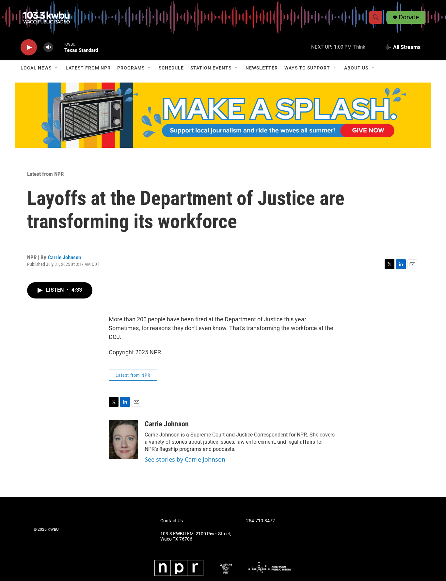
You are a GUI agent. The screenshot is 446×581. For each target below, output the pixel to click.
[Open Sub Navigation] (56, 67)
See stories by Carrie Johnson (185, 459)
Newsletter (262, 67)
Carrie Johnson (64, 257)
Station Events (210, 67)
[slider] (59, 47)
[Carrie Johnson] (123, 439)
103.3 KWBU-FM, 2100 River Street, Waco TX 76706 (195, 536)
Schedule (171, 67)
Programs (131, 67)
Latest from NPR (88, 67)
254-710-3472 (260, 520)
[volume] (48, 47)
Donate (409, 17)
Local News (36, 67)
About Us (356, 67)
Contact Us (171, 520)
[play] (29, 47)
